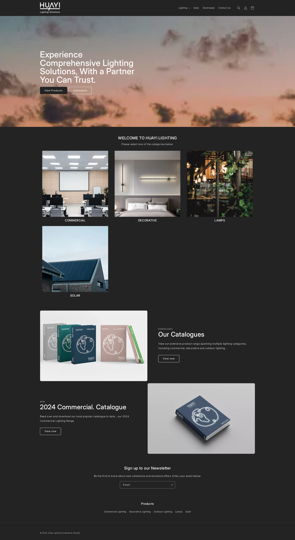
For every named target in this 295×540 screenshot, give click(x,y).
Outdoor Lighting (163, 511)
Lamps (179, 511)
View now (169, 358)
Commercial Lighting (115, 511)
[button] (184, 8)
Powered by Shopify (71, 533)
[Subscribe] (171, 484)
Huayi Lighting (54, 533)
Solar (188, 511)
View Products (54, 90)
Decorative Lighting (140, 511)
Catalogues (80, 90)
